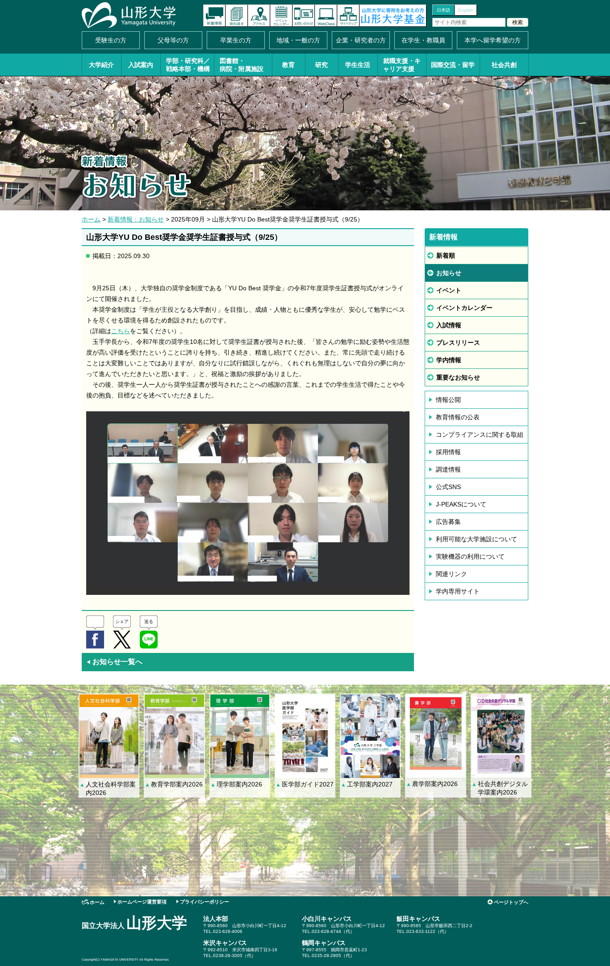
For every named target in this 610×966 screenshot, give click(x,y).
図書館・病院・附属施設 (241, 64)
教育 (288, 64)
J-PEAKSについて (461, 504)
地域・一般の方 (298, 40)
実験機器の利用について (470, 556)
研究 (321, 64)
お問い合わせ (303, 15)
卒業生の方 (235, 40)
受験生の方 (110, 40)
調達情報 (448, 469)
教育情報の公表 (458, 417)
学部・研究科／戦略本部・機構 (188, 64)
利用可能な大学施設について (476, 539)
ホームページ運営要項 (142, 901)
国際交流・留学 (453, 64)
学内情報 (448, 360)
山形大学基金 (392, 15)
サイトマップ (348, 15)
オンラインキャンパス (326, 15)
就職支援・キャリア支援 (402, 64)
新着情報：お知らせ (136, 219)
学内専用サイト (458, 591)
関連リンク (451, 573)
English (465, 10)
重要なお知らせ (458, 377)
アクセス (259, 15)
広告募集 (448, 521)
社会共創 (504, 64)
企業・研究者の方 (361, 40)
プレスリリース (458, 342)
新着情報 (214, 15)
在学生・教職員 (423, 40)
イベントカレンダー (281, 15)
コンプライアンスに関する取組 (479, 434)
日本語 (443, 10)
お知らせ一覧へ (114, 661)
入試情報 (448, 325)
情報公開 (448, 399)
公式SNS (448, 486)
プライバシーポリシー (204, 901)
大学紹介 (101, 64)
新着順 (445, 255)
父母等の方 (173, 40)
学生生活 (357, 64)
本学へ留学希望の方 (492, 40)
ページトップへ (511, 902)
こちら (120, 331)
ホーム (91, 219)
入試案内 (140, 64)
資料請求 (237, 15)
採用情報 (448, 452)
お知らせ (448, 272)
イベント (448, 290)
